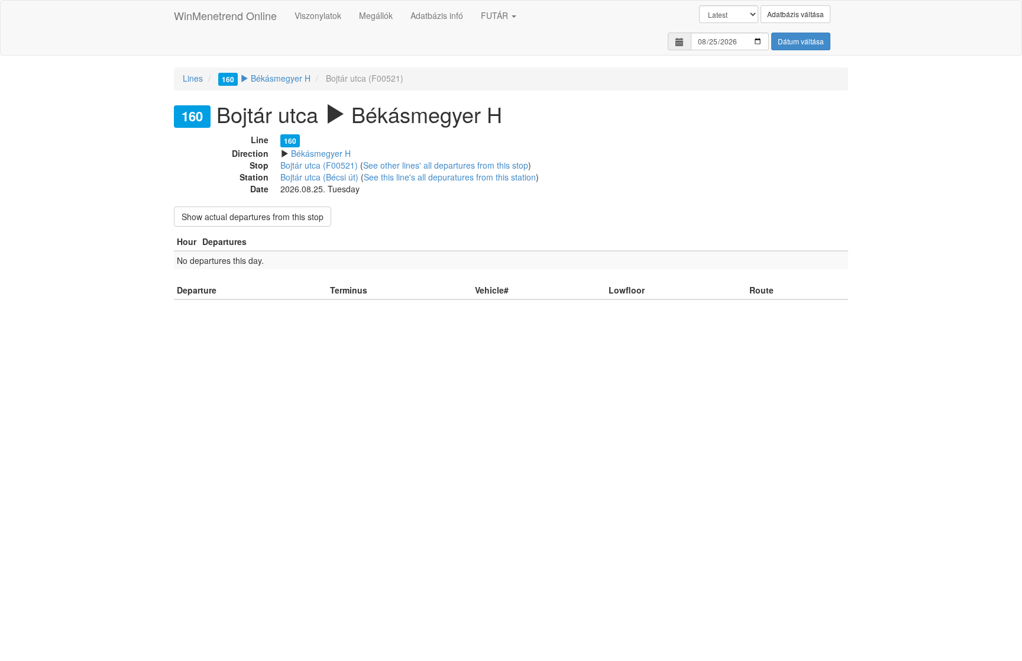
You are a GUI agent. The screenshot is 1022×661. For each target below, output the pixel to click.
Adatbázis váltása (795, 14)
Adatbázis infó (436, 15)
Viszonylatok (318, 15)
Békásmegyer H (266, 78)
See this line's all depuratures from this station (450, 177)
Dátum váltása (801, 41)
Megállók (376, 15)
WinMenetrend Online (225, 15)
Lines (193, 78)
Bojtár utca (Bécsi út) (319, 177)
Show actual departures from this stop (253, 217)
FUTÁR (495, 15)
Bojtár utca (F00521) (319, 165)
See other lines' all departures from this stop (445, 165)
